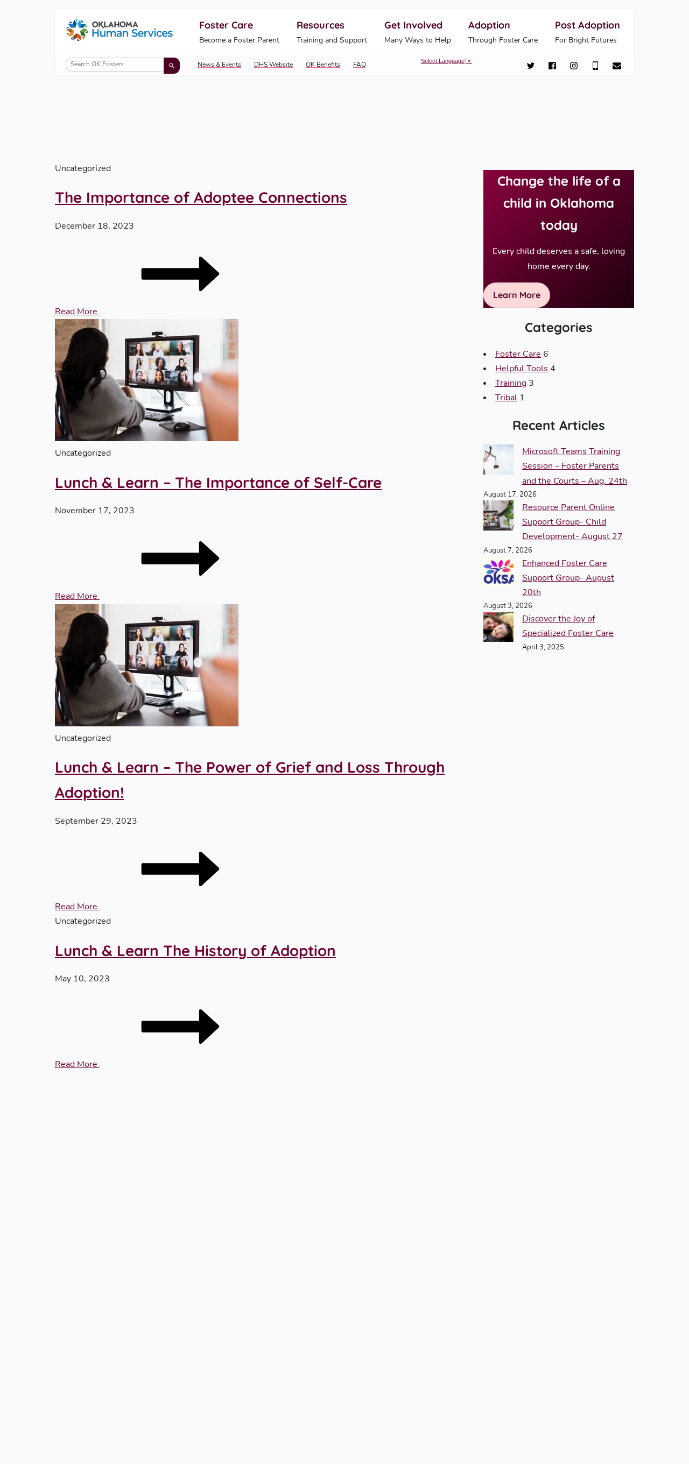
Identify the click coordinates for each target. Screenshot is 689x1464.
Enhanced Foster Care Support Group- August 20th (568, 577)
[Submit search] (172, 66)
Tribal (506, 398)
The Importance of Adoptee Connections (201, 197)
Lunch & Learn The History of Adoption (195, 950)
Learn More (516, 294)
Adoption (503, 32)
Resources (332, 32)
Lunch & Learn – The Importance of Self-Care (218, 482)
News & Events (219, 64)
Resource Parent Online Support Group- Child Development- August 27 (572, 521)
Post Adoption (587, 32)
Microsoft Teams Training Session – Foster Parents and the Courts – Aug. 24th (574, 465)
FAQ (359, 64)
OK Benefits (323, 64)
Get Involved (417, 32)
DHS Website (273, 64)
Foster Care (239, 32)
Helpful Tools (521, 368)
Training (510, 383)
